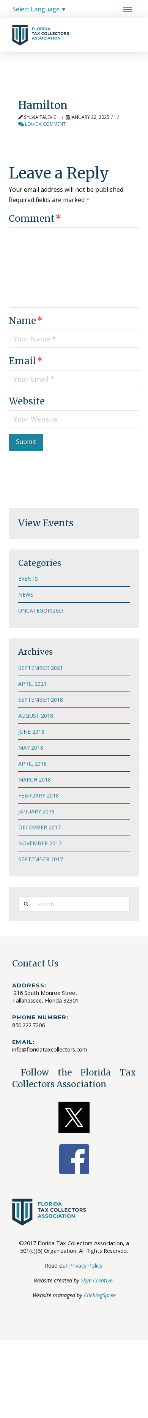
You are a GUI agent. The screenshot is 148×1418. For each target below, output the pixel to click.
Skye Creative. (97, 1280)
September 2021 (40, 667)
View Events (46, 523)
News (25, 594)
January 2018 (36, 811)
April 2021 (32, 683)
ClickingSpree (100, 1295)
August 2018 (35, 715)
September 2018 (40, 699)
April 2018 (32, 763)
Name (26, 321)
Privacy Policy (85, 1265)
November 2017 (39, 843)
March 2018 (34, 779)
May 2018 (30, 747)
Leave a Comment (45, 124)
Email (26, 361)
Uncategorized (40, 610)
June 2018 (31, 731)
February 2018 (38, 795)
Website (27, 401)
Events (28, 578)
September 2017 (40, 859)
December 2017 (39, 827)
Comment (35, 218)
